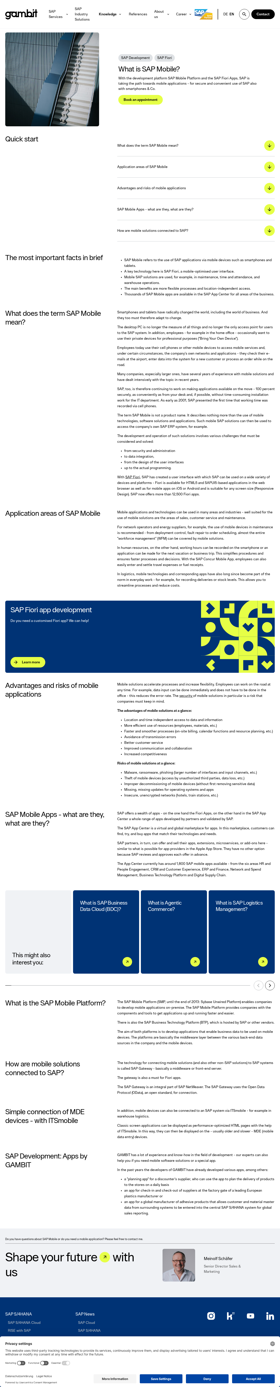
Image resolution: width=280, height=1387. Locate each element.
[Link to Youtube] (250, 1316)
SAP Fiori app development (51, 610)
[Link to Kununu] (230, 1316)
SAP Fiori (132, 477)
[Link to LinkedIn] (270, 1316)
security (186, 696)
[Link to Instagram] (211, 1316)
